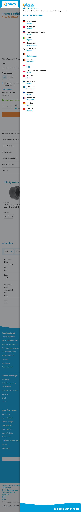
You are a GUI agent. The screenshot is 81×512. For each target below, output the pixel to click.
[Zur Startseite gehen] (10, 4)
